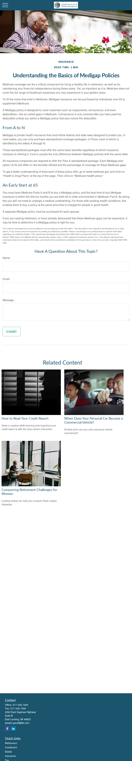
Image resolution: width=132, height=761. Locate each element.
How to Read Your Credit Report (25, 418)
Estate (8, 751)
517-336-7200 (20, 704)
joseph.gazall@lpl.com (17, 722)
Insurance (10, 756)
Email (6, 279)
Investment (11, 747)
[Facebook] (7, 728)
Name (6, 258)
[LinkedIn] (13, 728)
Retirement (11, 743)
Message (8, 300)
